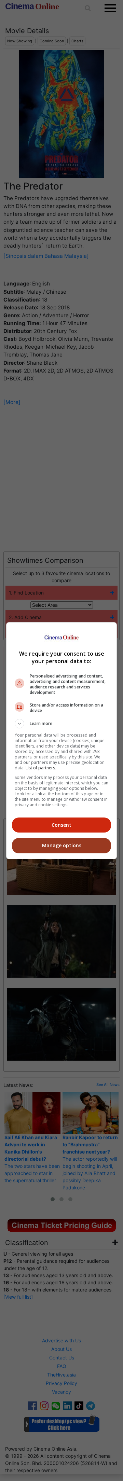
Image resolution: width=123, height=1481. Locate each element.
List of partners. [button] (41, 768)
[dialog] (61, 740)
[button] (61, 723)
